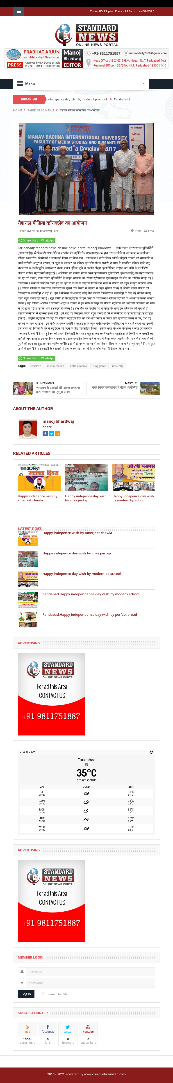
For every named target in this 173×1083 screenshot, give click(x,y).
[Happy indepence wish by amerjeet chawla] (28, 538)
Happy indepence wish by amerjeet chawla (37, 498)
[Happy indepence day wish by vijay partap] (28, 559)
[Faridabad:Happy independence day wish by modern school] (28, 600)
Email (151, 231)
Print (138, 231)
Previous (47, 383)
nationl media (78, 366)
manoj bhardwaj (42, 231)
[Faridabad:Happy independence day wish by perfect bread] (28, 620)
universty (117, 366)
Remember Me (58, 994)
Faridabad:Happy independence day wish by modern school (91, 594)
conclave (35, 366)
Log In (26, 994)
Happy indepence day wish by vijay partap (86, 498)
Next (129, 383)
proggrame (99, 366)
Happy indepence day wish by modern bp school (52, 99)
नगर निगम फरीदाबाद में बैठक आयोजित (114, 387)
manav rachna (55, 366)
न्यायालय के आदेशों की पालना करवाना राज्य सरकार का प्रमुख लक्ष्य (58, 389)
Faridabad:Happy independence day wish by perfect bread (90, 614)
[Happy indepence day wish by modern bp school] (28, 579)
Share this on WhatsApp (39, 240)
